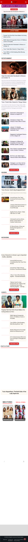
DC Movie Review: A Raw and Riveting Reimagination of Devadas (17, 228)
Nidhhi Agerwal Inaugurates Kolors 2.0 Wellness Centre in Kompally (17, 317)
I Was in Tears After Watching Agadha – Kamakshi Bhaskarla (17, 275)
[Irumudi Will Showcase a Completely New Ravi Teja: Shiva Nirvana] (5, 262)
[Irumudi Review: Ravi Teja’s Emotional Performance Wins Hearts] (5, 199)
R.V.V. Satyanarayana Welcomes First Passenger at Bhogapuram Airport (18, 338)
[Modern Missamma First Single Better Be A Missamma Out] (5, 331)
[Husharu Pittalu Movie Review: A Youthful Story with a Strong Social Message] (5, 206)
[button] (24, 461)
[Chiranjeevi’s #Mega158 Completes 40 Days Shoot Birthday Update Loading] (5, 143)
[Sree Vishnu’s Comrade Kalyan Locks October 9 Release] (5, 150)
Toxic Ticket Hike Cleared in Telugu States (14, 49)
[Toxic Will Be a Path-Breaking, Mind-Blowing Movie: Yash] (5, 324)
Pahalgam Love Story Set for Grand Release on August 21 (17, 163)
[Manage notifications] (25, 539)
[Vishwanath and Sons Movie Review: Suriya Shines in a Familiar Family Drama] (5, 221)
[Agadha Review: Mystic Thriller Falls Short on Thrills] (5, 213)
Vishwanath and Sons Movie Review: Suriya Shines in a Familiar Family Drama (17, 220)
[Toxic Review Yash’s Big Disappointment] (14, 182)
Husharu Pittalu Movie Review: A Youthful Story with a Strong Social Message (18, 206)
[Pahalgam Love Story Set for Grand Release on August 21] (5, 165)
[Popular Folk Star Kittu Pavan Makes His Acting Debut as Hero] (14, 301)
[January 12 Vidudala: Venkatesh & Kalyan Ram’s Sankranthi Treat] (5, 129)
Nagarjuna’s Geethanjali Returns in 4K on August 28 (18, 135)
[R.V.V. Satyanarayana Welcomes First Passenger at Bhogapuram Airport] (5, 338)
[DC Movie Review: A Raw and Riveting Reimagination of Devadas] (5, 228)
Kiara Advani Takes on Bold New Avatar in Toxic (15, 11)
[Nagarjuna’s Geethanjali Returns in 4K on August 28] (5, 136)
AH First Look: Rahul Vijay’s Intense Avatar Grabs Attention (18, 156)
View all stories (20, 402)
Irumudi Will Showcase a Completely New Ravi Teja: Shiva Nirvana (18, 262)
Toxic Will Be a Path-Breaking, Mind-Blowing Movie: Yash (17, 323)
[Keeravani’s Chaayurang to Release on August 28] (5, 114)
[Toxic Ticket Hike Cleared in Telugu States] (14, 94)
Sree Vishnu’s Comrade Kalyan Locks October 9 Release (18, 149)
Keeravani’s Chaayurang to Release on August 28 (17, 113)
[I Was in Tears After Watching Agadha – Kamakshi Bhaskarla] (5, 276)
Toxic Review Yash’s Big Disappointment (13, 190)
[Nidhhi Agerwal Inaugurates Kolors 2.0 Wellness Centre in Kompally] (14, 21)
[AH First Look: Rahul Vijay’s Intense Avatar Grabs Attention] (5, 157)
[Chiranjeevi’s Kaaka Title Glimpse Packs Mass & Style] (5, 121)
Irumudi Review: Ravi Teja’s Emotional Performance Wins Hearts (17, 199)
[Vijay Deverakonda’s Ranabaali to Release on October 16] (14, 67)
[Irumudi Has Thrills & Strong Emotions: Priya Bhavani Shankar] (5, 269)
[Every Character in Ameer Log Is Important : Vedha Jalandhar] (14, 247)
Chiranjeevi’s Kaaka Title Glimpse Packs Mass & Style (17, 120)
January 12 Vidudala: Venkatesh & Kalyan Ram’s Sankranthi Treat (17, 128)
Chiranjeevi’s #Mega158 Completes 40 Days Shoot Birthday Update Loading (17, 143)
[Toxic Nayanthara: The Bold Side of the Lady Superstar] (14, 369)
